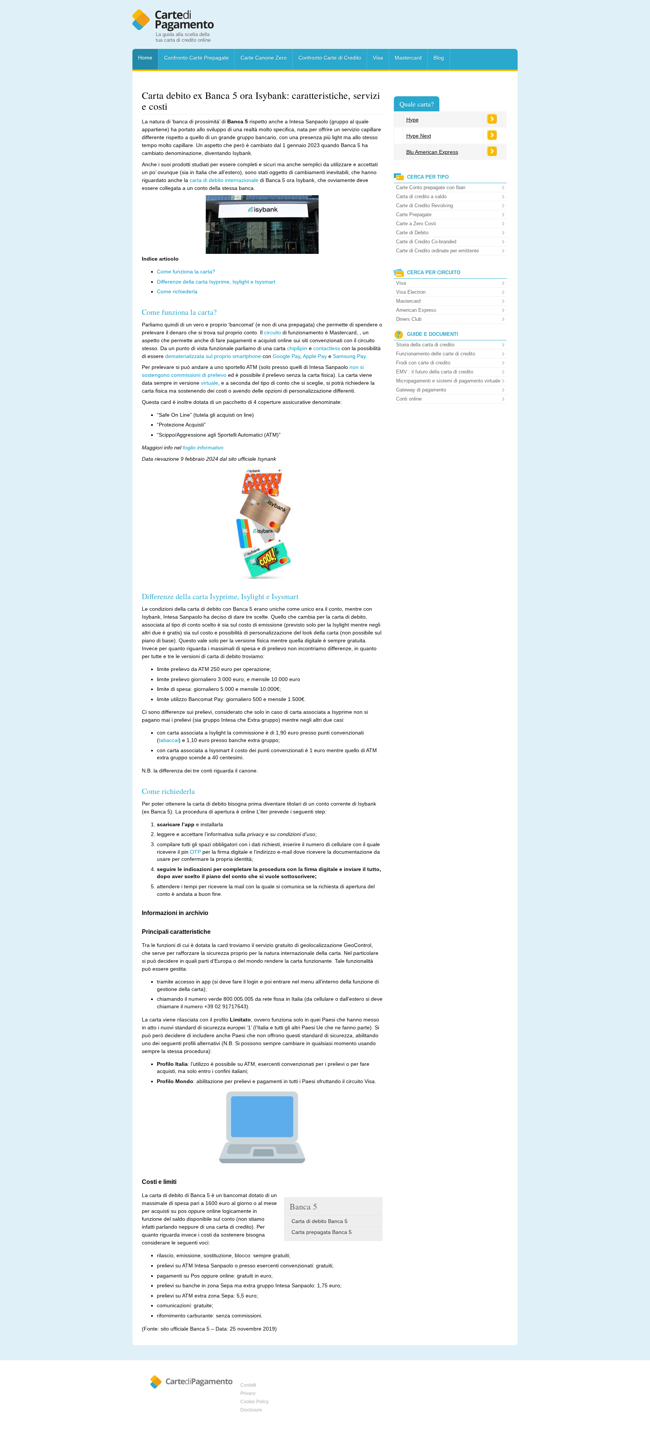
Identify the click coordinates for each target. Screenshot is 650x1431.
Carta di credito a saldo (421, 196)
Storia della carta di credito (425, 345)
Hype (412, 120)
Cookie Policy (254, 1401)
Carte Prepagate (413, 214)
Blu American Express (432, 152)
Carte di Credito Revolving (424, 205)
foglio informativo (203, 448)
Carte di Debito (412, 232)
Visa (378, 58)
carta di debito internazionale (224, 180)
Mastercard (408, 58)
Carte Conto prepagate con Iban (430, 187)
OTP (195, 852)
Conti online (409, 399)
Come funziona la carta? (186, 272)
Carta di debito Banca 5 (320, 1221)
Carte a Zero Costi (416, 223)
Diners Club (408, 319)
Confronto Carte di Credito (329, 58)
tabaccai (169, 740)
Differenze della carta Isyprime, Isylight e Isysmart (216, 282)
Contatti (248, 1385)
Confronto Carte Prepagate (196, 58)
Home (145, 58)
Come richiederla (177, 291)
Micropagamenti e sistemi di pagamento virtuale (448, 381)
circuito (272, 332)
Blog (438, 58)
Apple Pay (315, 356)
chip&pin (297, 348)
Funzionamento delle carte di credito (435, 354)
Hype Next (418, 136)
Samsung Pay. (350, 356)
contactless (326, 348)
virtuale (209, 383)
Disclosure (251, 1410)
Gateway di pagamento (421, 390)
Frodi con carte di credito (423, 363)
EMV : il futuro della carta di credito (434, 372)
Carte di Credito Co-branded (426, 241)
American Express (416, 310)
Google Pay (286, 356)
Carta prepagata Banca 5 (322, 1232)
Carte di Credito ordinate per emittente (437, 250)
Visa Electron (410, 292)
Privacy (247, 1393)
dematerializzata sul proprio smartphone (213, 356)
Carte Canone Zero (263, 58)
